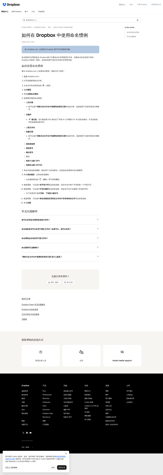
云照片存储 (67, 398)
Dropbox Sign (48, 413)
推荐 (107, 413)
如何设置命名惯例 (133, 32)
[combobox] (81, 20)
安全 (23, 410)
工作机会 (129, 395)
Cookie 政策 (88, 402)
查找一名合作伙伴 (111, 424)
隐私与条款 (88, 398)
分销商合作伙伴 (110, 417)
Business (46, 398)
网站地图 (87, 416)
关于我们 (129, 391)
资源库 (107, 402)
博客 (107, 391)
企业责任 (129, 402)
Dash (44, 406)
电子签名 (67, 413)
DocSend (46, 410)
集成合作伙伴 (110, 421)
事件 (107, 395)
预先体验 (25, 413)
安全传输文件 (68, 402)
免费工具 (25, 424)
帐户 (26, 11)
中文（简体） (26, 447)
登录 (25, 76)
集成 (23, 398)
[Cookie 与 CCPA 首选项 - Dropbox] (36, 461)
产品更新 (46, 424)
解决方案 (25, 406)
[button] (24, 20)
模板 (23, 421)
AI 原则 (87, 412)
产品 (33, 11)
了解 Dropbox (142, 4)
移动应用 (25, 395)
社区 (131, 4)
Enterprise (46, 402)
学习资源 (87, 419)
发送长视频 (67, 395)
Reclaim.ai (46, 417)
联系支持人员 (156, 4)
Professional (47, 395)
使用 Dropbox (16, 11)
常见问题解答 (131, 36)
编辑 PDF (67, 410)
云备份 (66, 406)
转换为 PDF (68, 417)
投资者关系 (130, 398)
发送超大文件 (68, 391)
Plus (44, 391)
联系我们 (87, 395)
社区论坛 (108, 410)
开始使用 (41, 11)
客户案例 (108, 398)
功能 (23, 402)
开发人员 (108, 406)
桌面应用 (25, 391)
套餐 (44, 421)
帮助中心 (122, 4)
